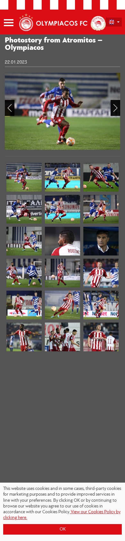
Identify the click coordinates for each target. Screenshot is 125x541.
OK (63, 529)
